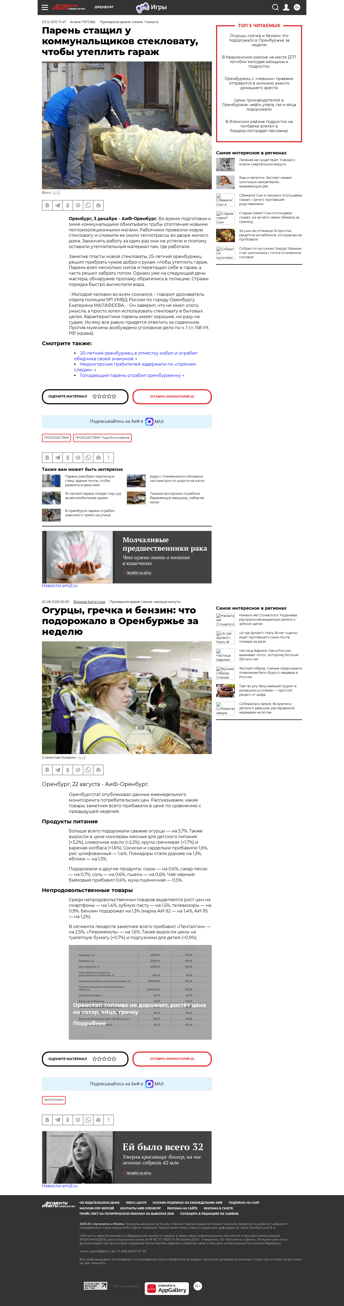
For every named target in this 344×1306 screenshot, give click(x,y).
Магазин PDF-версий (97, 1208)
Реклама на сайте (182, 1208)
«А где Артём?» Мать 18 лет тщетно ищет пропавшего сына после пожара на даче (268, 637)
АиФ (82, 757)
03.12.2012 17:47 (54, 22)
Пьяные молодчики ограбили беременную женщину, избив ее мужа (177, 498)
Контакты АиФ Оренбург (140, 1208)
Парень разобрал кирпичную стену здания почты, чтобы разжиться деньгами (89, 480)
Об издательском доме (100, 1203)
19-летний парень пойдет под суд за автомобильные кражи (93, 496)
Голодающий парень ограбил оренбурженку (130, 375)
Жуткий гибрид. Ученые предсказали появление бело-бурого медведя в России (270, 672)
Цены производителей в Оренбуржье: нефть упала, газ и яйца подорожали (259, 105)
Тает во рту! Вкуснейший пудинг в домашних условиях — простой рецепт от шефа (267, 690)
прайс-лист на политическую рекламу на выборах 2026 (127, 1214)
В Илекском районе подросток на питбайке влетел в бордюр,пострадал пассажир (259, 126)
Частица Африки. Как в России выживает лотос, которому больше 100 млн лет (268, 655)
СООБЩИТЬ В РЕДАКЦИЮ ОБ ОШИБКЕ (209, 1214)
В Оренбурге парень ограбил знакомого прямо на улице (90, 513)
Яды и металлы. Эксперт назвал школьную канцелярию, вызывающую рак (265, 182)
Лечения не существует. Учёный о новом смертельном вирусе (267, 162)
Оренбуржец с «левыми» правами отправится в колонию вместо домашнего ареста (259, 83)
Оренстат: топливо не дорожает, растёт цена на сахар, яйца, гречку (139, 1008)
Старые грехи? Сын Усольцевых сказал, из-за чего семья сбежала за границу (269, 217)
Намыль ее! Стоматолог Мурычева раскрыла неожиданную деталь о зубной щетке (268, 619)
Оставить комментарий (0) (172, 396)
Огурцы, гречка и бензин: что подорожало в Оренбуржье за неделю (259, 40)
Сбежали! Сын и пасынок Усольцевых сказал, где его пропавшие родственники (270, 199)
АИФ (56, 193)
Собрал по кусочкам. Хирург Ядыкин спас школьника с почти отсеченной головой (270, 252)
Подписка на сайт (244, 1203)
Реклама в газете (218, 1208)
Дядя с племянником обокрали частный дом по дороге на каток (177, 478)
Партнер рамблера (126, 1286)
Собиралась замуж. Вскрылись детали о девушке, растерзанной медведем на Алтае (267, 708)
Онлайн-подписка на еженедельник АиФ (188, 1203)
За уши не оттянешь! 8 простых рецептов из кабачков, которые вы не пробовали (270, 235)
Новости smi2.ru (60, 585)
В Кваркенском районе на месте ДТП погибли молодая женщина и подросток (259, 62)
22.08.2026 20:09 (55, 602)
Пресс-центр (136, 1203)
